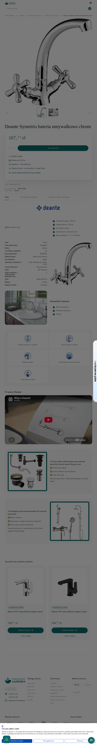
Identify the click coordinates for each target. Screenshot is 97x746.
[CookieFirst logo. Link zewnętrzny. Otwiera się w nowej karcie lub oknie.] (3, 726)
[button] (6, 739)
